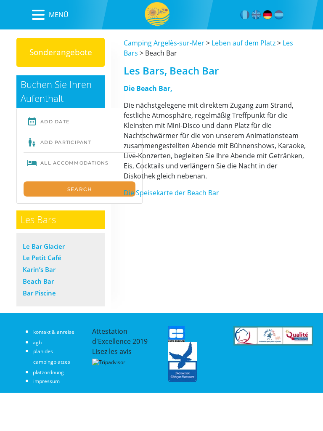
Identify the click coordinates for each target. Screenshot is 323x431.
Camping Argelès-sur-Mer (164, 43)
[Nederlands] (279, 15)
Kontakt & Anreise (53, 331)
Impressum (46, 381)
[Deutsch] (268, 15)
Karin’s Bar (39, 269)
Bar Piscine (39, 293)
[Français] (245, 15)
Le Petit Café (42, 257)
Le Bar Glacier (44, 246)
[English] (256, 15)
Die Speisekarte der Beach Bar (171, 192)
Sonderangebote (60, 52)
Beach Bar (38, 281)
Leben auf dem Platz (243, 43)
